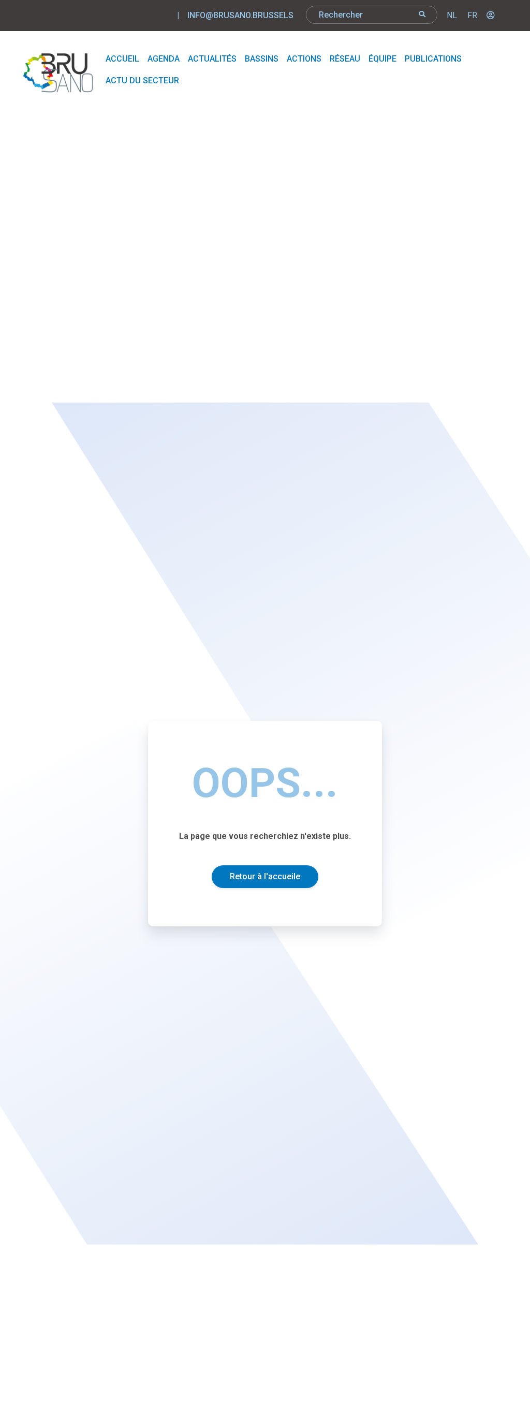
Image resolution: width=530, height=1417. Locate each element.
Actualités (212, 59)
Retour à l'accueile (265, 876)
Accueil (122, 59)
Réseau (345, 59)
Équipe (382, 59)
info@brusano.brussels (240, 15)
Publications (433, 59)
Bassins (261, 59)
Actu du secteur (142, 80)
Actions (304, 59)
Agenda (164, 59)
